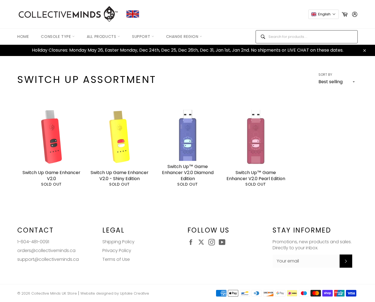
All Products (102, 36)
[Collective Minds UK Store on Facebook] (192, 242)
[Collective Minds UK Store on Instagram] (213, 242)
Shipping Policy (118, 242)
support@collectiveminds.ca (48, 259)
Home (23, 36)
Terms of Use (116, 259)
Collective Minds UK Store (54, 293)
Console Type (56, 36)
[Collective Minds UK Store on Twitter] (202, 242)
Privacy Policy (116, 250)
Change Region (183, 36)
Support (142, 36)
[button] (323, 14)
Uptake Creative (134, 293)
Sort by (325, 74)
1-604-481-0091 (33, 242)
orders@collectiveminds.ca (46, 250)
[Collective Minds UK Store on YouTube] (223, 242)
